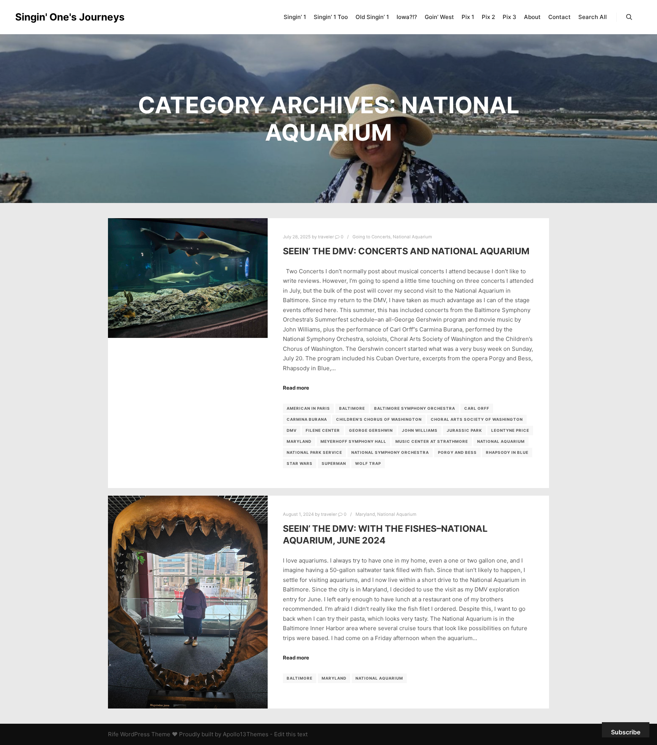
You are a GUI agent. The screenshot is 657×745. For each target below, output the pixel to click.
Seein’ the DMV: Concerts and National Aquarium (406, 251)
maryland (299, 441)
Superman (334, 463)
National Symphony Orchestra (390, 452)
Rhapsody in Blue (507, 452)
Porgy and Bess (457, 452)
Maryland (365, 514)
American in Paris (308, 408)
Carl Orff (476, 408)
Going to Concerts (371, 236)
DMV (292, 430)
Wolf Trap (368, 463)
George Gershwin (371, 430)
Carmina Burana (307, 419)
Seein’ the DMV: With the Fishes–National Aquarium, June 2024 (385, 534)
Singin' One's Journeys (53, 17)
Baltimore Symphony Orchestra (414, 408)
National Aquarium (412, 236)
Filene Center (323, 430)
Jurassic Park (464, 430)
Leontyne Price (510, 430)
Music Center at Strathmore (431, 441)
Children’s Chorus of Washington (379, 419)
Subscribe (625, 732)
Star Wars (300, 463)
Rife (113, 734)
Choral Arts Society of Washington (477, 419)
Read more (296, 388)
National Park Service (314, 452)
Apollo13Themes (245, 734)
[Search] (629, 17)
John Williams (420, 430)
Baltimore (352, 408)
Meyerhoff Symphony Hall (353, 441)
